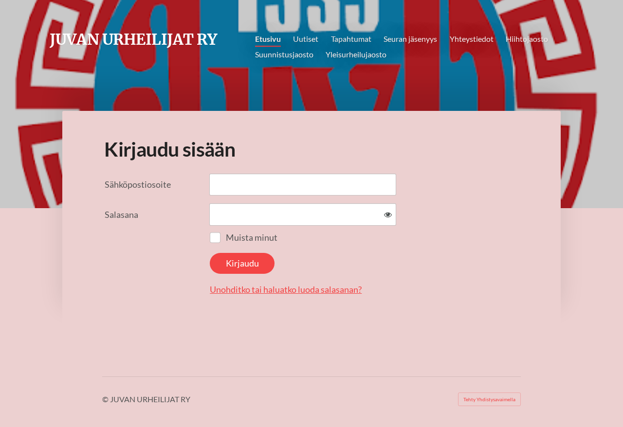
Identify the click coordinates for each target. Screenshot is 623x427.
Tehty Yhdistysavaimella (489, 399)
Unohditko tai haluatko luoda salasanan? (286, 289)
